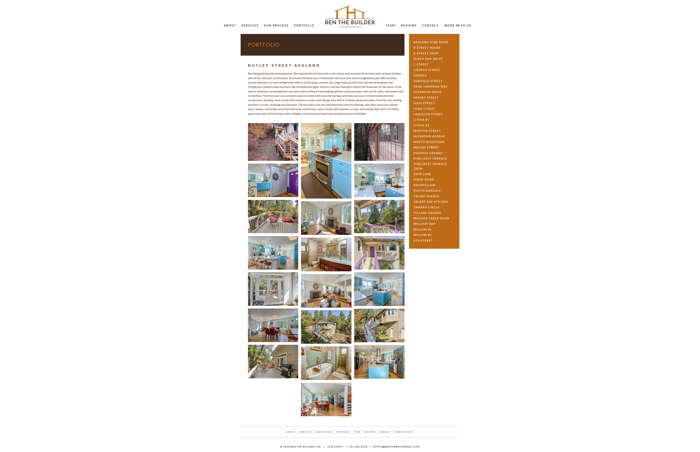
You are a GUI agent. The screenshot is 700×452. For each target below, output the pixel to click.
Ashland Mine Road (431, 42)
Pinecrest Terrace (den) (430, 166)
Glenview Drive (428, 92)
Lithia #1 (421, 119)
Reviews (409, 25)
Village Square (427, 212)
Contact (430, 25)
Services (250, 25)
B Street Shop (426, 53)
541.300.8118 (358, 446)
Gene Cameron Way (431, 86)
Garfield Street (428, 81)
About (230, 25)
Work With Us (403, 432)
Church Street (427, 69)
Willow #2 (423, 234)
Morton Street (427, 130)
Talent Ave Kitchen (431, 201)
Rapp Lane (422, 174)
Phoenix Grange (428, 153)
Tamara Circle (427, 207)
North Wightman (429, 141)
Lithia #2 (421, 125)
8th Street (423, 240)
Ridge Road (424, 179)
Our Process (276, 25)
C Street (421, 64)
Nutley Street (426, 147)
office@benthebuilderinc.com (396, 446)
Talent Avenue (427, 196)
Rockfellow (425, 185)
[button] (273, 142)
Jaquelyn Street (428, 114)
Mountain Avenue (429, 136)
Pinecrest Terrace (430, 158)
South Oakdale (427, 190)
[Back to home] (350, 16)
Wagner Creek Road (431, 218)
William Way (425, 223)
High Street (424, 103)
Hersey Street (426, 97)
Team (390, 25)
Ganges (420, 75)
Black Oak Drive (428, 58)
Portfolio (304, 25)
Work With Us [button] (457, 25)
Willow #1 (423, 229)
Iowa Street (424, 108)
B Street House (427, 47)
